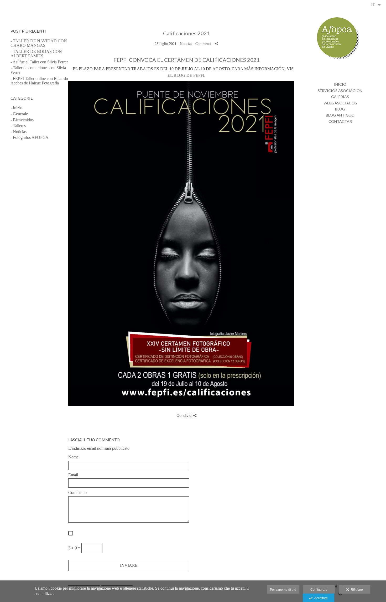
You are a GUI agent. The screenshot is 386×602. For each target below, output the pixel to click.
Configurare (318, 589)
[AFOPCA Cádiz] (340, 40)
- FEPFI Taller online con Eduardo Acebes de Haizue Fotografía (39, 80)
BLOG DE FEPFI (189, 75)
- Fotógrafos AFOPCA (30, 137)
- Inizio (16, 107)
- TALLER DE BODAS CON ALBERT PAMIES (36, 53)
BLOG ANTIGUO (340, 115)
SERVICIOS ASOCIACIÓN (340, 90)
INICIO (340, 84)
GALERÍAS (340, 96)
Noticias (186, 44)
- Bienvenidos (22, 120)
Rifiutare (356, 589)
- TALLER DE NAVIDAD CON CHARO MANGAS (39, 43)
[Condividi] (216, 43)
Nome (73, 457)
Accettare (320, 598)
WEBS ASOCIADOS (340, 103)
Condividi (184, 415)
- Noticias (19, 131)
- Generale (19, 114)
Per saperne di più (283, 589)
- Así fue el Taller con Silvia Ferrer (39, 62)
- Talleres (18, 125)
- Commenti (202, 44)
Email (73, 475)
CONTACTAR (340, 121)
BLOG (340, 109)
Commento (77, 492)
